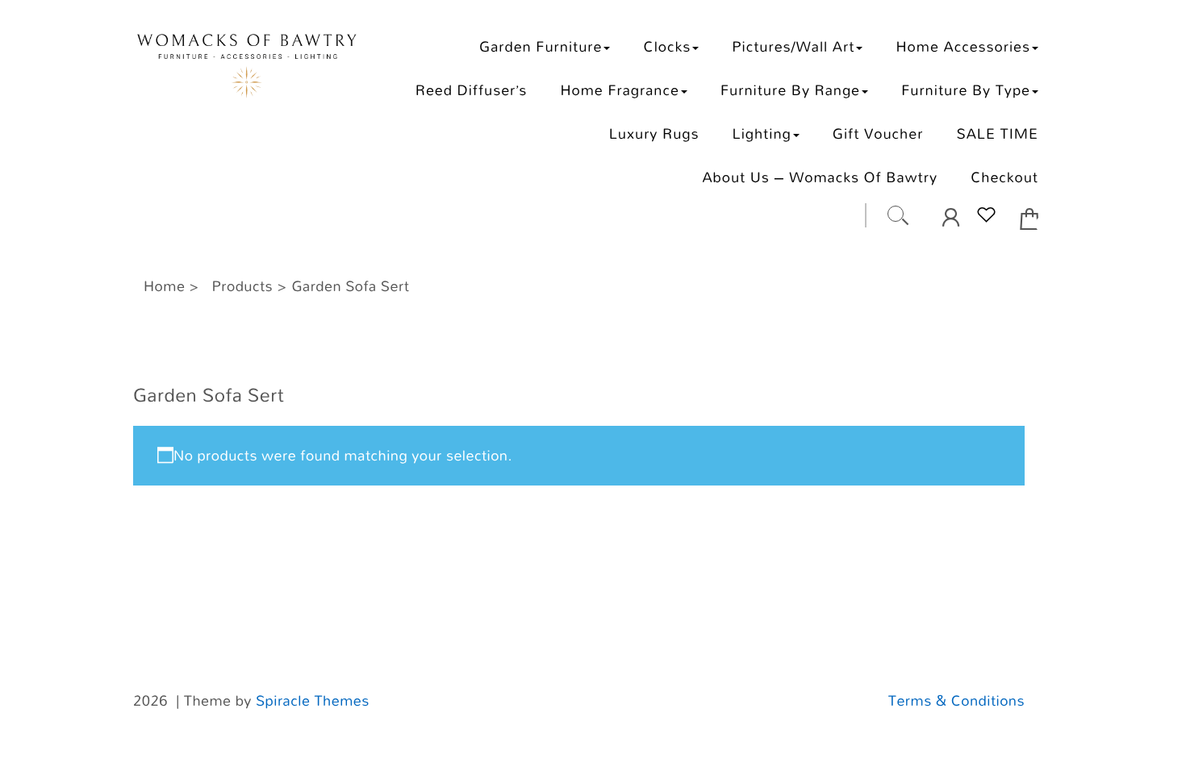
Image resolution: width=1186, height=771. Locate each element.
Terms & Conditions (956, 701)
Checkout (1004, 177)
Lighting (762, 133)
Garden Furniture (540, 46)
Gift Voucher (878, 133)
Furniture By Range (790, 90)
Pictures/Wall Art (793, 46)
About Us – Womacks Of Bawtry (820, 177)
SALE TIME (997, 133)
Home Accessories (963, 46)
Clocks (667, 46)
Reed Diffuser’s (472, 90)
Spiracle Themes (313, 701)
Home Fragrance (619, 90)
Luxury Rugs (654, 133)
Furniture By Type (965, 90)
